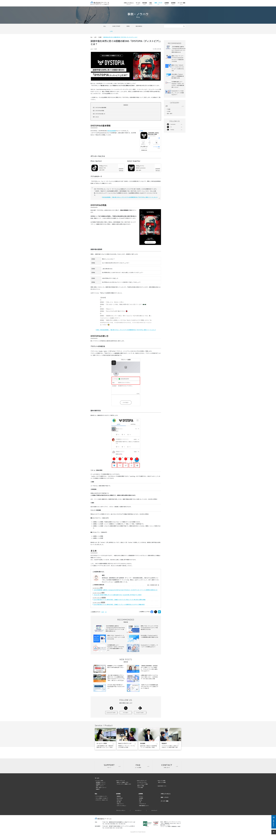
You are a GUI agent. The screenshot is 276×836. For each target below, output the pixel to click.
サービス (97, 778)
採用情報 (118, 793)
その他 (168, 111)
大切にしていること (165, 793)
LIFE (111, 31)
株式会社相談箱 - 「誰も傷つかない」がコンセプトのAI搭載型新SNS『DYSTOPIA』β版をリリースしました (130, 197)
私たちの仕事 (119, 798)
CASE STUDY (116, 26)
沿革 (140, 802)
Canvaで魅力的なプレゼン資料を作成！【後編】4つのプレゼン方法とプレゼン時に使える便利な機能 (119, 599)
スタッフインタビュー (121, 805)
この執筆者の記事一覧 (154, 585)
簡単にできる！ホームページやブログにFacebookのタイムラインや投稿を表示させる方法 (149, 627)
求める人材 (119, 800)
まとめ (97, 117)
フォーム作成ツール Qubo (101, 798)
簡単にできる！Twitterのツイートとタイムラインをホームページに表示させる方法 (116, 637)
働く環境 (119, 802)
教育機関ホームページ (100, 782)
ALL (104, 26)
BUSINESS (139, 26)
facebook (111, 712)
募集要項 (119, 796)
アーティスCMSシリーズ (101, 796)
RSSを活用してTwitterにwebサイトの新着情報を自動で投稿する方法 (178, 76)
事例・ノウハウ (164, 797)
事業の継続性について (144, 805)
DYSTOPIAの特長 (99, 110)
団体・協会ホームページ (101, 787)
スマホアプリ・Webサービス (102, 800)
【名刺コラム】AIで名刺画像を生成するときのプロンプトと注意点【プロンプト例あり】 (149, 686)
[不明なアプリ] (94, 170)
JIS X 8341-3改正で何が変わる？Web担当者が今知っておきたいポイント (116, 686)
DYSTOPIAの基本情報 (100, 107)
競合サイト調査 (140, 785)
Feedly (140, 712)
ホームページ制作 (99, 780)
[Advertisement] (174, 156)
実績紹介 (98, 789)
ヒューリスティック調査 (142, 784)
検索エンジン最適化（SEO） (123, 782)
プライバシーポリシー (120, 810)
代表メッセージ (120, 803)
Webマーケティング (120, 780)
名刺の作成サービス (162, 786)
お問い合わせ (273, 823)
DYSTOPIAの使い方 (100, 113)
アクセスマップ (142, 803)
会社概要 (141, 798)
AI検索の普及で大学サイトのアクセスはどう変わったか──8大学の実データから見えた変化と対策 (149, 676)
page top (273, 832)
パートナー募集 (164, 801)
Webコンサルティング (141, 780)
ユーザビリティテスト (142, 782)
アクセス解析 (140, 787)
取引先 (140, 800)
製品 (96, 793)
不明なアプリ (103, 166)
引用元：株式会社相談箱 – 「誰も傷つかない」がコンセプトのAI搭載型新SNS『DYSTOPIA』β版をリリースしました (126, 330)
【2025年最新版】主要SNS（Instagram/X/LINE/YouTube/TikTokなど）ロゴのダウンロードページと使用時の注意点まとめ (125, 590)
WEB (128, 26)
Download (121, 168)
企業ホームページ (99, 785)
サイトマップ (154, 810)
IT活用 (103, 592)
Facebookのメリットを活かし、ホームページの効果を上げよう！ (178, 92)
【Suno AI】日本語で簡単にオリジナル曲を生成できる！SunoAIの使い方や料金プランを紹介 (117, 595)
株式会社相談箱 (112, 131)
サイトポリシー (138, 810)
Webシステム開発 (161, 780)
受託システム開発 (162, 782)
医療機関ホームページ (100, 784)
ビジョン (141, 796)
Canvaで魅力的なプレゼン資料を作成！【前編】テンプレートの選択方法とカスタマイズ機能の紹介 (119, 604)
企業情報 (141, 793)
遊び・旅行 (169, 113)
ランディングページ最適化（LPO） (124, 784)
